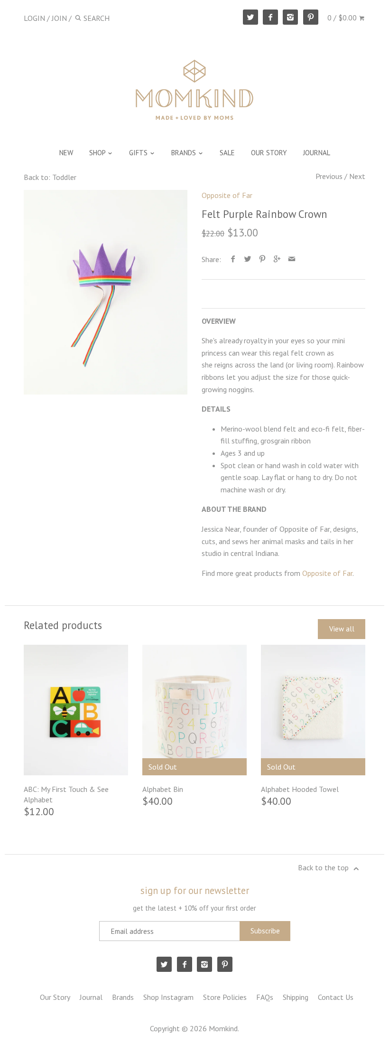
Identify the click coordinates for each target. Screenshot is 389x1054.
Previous (329, 176)
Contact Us (335, 997)
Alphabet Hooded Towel (300, 789)
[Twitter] (250, 17)
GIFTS (139, 152)
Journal (91, 997)
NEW (66, 152)
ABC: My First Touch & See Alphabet (66, 794)
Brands (123, 997)
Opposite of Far (227, 195)
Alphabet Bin (162, 789)
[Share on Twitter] (248, 259)
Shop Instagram (168, 997)
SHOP (98, 152)
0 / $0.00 (343, 17)
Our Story (55, 997)
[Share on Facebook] (233, 259)
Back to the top (324, 867)
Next (357, 176)
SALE (227, 152)
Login (34, 18)
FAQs (264, 997)
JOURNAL (316, 152)
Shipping (295, 997)
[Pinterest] (310, 17)
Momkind (223, 1028)
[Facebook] (270, 17)
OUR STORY (269, 152)
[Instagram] (290, 17)
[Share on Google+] (277, 259)
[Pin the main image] (263, 259)
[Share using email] (292, 259)
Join (59, 18)
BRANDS (184, 152)
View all (341, 628)
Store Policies (225, 997)
